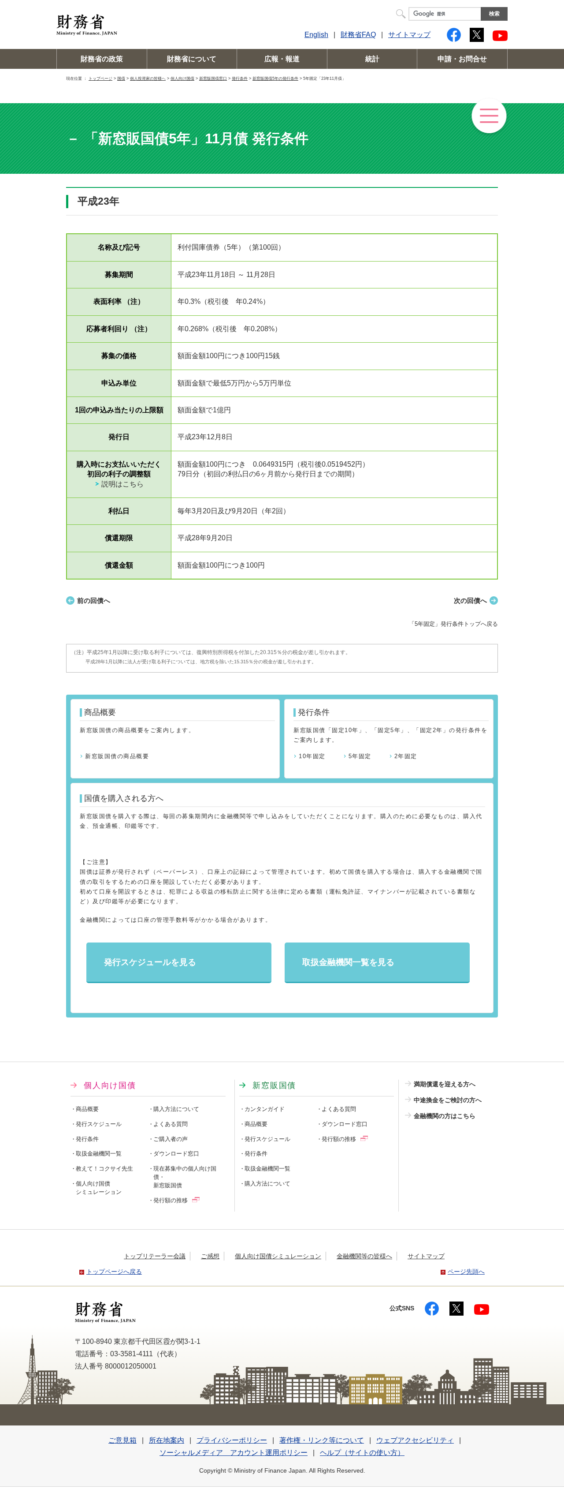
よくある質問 (170, 1124)
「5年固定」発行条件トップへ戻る (453, 624)
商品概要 (87, 1109)
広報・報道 (282, 59)
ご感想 (210, 1256)
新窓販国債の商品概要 (117, 756)
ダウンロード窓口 (176, 1154)
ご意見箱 (122, 1440)
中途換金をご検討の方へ (448, 1099)
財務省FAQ (358, 34)
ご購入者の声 (170, 1139)
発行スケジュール (99, 1124)
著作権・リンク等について (321, 1440)
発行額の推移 (170, 1200)
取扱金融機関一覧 (99, 1154)
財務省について (191, 59)
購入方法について (176, 1109)
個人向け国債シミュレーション (278, 1256)
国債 (121, 78)
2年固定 (405, 756)
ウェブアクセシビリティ (415, 1440)
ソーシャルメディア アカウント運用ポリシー (234, 1452)
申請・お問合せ (462, 59)
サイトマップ (409, 34)
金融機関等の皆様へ (364, 1256)
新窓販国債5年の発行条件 (275, 78)
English (316, 34)
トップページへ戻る (114, 1271)
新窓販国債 (274, 1085)
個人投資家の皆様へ (148, 78)
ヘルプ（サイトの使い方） (362, 1452)
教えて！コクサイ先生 (104, 1169)
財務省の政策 (102, 59)
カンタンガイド (265, 1109)
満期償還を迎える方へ (444, 1084)
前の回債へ (93, 600)
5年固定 (360, 756)
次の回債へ (470, 600)
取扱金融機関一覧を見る (348, 962)
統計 (372, 59)
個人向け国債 (182, 78)
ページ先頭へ (466, 1271)
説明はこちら (122, 484)
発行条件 (240, 78)
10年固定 (312, 756)
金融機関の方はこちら (444, 1115)
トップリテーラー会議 (155, 1256)
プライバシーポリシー (232, 1440)
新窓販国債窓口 (213, 78)
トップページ (100, 78)
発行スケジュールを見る (150, 962)
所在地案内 (166, 1440)
